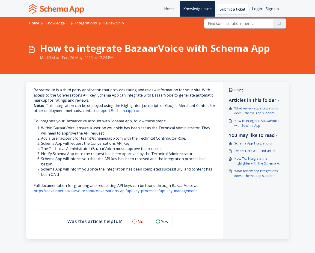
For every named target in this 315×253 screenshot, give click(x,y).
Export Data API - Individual (254, 151)
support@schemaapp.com (118, 110)
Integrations (86, 23)
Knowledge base (197, 8)
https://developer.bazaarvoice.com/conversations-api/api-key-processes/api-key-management (115, 190)
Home (169, 8)
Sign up (272, 8)
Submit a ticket (232, 9)
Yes (164, 221)
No (140, 221)
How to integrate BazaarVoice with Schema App (256, 123)
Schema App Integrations (253, 143)
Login (257, 8)
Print (238, 90)
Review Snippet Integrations (127, 23)
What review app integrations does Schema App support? (256, 110)
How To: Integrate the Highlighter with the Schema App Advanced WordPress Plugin (258, 161)
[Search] (279, 23)
